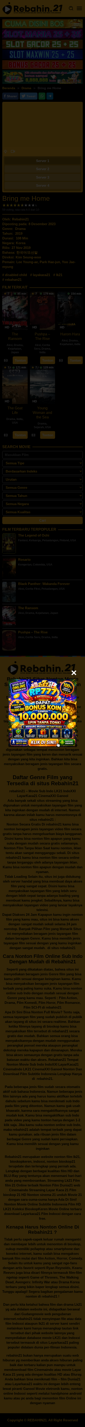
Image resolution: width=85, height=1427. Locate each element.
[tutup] (74, 672)
